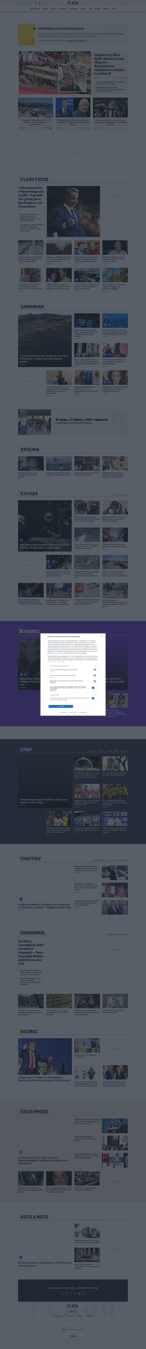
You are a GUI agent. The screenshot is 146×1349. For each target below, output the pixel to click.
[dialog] (73, 674)
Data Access (73, 712)
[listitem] (73, 666)
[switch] (94, 669)
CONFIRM (61, 706)
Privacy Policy (82, 712)
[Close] (102, 636)
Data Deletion (63, 712)
